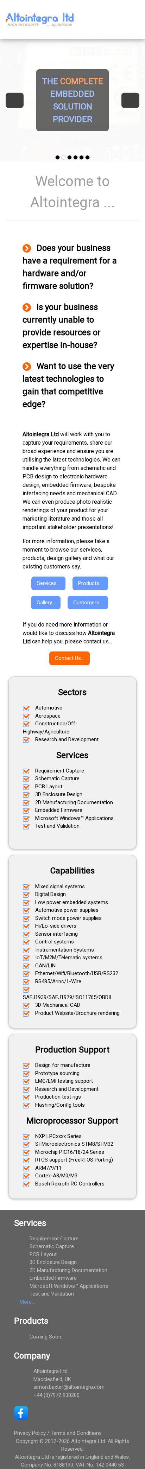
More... (27, 1302)
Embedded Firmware (53, 1278)
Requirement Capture (54, 1238)
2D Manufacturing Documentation (68, 1270)
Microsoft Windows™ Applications (69, 1286)
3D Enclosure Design (53, 1262)
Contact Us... (69, 658)
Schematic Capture (52, 1246)
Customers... (87, 602)
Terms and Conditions (76, 1433)
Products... (90, 583)
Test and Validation (52, 1294)
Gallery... (46, 602)
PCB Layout (43, 1254)
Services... (48, 583)
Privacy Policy (30, 1433)
